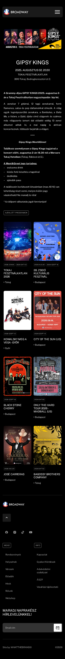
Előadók (9, 576)
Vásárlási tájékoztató (47, 587)
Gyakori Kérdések (46, 561)
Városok (9, 569)
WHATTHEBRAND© (21, 647)
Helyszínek (11, 561)
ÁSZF (40, 579)
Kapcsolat (42, 554)
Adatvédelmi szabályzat (43, 571)
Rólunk (9, 590)
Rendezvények (13, 554)
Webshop (10, 598)
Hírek (8, 583)
